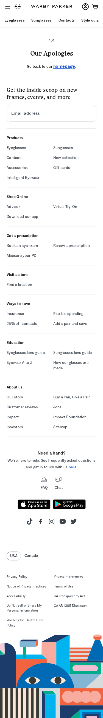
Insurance (15, 313)
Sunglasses (63, 147)
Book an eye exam (22, 245)
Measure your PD (21, 255)
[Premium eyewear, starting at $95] (17, 6)
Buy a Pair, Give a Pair (71, 397)
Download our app (22, 216)
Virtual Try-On (65, 206)
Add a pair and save (70, 323)
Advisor (13, 206)
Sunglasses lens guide (72, 352)
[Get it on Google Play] (69, 504)
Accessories (17, 167)
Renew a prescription (71, 245)
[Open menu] (7, 6)
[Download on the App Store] (34, 504)
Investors (15, 427)
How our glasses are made (70, 365)
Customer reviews (22, 407)
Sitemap (60, 427)
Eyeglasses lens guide (26, 352)
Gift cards (61, 167)
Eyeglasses (16, 147)
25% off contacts (22, 323)
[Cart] (95, 6)
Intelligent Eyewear (23, 177)
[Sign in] (85, 6)
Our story (15, 397)
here (72, 467)
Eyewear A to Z (19, 362)
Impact (13, 417)
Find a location (19, 284)
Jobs (57, 407)
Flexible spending (68, 313)
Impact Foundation (70, 417)
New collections (67, 157)
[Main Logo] (51, 6)
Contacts (15, 157)
